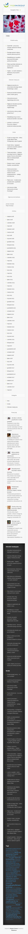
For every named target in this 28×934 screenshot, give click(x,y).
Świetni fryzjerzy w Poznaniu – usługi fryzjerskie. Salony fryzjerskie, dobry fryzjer (14, 740)
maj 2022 (9, 323)
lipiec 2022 (10, 317)
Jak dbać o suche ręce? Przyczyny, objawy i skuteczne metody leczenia (14, 124)
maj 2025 (9, 260)
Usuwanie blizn (14, 907)
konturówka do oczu (12, 863)
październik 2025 (11, 248)
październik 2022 (11, 308)
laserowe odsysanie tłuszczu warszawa (13, 866)
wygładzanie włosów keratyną (13, 916)
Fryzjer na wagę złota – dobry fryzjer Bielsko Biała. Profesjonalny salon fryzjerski (14, 139)
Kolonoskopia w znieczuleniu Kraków (13, 861)
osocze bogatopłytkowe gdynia (13, 885)
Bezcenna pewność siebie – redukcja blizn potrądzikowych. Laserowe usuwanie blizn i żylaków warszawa (14, 731)
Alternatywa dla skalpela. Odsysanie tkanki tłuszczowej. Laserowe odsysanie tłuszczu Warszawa (13, 790)
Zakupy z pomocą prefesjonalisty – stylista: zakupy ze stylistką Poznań (14, 748)
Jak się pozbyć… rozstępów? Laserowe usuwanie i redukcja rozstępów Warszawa (14, 711)
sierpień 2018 (10, 355)
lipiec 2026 (10, 219)
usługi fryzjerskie (10, 910)
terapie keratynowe (12, 905)
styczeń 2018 (10, 364)
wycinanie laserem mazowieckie (13, 912)
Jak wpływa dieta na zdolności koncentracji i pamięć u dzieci (13, 650)
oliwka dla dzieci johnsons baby (14, 875)
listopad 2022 (10, 304)
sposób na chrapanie (10, 898)
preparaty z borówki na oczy (11, 888)
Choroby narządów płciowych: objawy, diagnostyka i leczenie (12, 619)
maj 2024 (9, 273)
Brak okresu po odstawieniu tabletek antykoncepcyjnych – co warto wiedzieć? (14, 578)
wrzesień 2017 (10, 377)
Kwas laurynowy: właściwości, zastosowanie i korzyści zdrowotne (14, 570)
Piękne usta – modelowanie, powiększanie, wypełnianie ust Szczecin (14, 181)
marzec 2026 (10, 232)
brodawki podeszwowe (13, 849)
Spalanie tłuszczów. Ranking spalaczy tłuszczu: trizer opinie (14, 766)
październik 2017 (11, 374)
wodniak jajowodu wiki (12, 911)
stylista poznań (16, 899)
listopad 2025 (10, 245)
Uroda (8, 404)
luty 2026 (9, 235)
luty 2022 (9, 333)
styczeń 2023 (10, 298)
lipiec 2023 (10, 279)
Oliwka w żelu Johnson (11, 877)
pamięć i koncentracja (16, 887)
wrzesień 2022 (10, 311)
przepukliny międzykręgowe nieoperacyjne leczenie (14, 889)
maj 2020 (9, 345)
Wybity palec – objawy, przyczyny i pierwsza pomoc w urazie (14, 563)
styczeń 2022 (10, 336)
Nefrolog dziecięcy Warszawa (13, 874)
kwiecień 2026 (10, 229)
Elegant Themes (14, 928)
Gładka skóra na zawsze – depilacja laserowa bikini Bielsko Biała (13, 781)
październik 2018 (11, 349)
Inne (8, 400)
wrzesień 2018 (10, 352)
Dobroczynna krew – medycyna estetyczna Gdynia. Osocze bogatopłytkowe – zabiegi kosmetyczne (13, 172)
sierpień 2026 (10, 216)
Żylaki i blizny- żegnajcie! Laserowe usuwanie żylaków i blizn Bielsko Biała (14, 146)
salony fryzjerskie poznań (12, 895)
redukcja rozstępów (11, 893)
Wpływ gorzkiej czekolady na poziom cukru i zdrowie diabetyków (14, 65)
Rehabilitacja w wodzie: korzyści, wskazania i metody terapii (14, 611)
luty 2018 (9, 361)
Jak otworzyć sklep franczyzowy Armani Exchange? (12, 189)
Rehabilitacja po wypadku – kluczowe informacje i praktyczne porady (14, 59)
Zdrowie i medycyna (12, 407)
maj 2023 (9, 286)
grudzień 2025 (10, 241)
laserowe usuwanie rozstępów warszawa (12, 868)
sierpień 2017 (10, 380)
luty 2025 (9, 270)
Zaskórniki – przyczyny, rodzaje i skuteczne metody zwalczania (14, 47)
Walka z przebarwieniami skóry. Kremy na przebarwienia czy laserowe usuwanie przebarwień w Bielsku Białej (14, 720)
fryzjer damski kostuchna (13, 858)
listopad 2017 (10, 371)
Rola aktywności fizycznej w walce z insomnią (14, 470)
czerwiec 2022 (10, 320)
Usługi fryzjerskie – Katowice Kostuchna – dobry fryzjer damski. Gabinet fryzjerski (14, 838)
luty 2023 (9, 295)
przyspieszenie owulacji (16, 890)
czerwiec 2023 (10, 282)
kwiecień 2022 (10, 327)
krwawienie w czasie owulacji (13, 864)
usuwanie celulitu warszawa (14, 907)
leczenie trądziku (11, 870)
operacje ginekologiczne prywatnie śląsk (12, 880)
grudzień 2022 (10, 301)
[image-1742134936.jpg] (14, 32)
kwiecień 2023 (10, 289)
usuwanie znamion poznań (16, 909)
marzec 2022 (10, 330)
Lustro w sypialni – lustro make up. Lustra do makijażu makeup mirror (14, 774)
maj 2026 (9, 226)
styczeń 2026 (10, 238)
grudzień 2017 (10, 368)
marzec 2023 (10, 292)
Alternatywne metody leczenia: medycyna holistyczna (13, 436)
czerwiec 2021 (10, 339)
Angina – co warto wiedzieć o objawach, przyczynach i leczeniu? (14, 72)
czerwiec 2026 (11, 222)
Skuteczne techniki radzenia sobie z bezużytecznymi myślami (14, 658)
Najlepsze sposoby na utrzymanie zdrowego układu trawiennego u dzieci (14, 87)
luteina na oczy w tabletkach (13, 872)
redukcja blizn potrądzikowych (13, 892)
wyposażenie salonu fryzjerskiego (12, 918)
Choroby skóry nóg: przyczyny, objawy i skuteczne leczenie (14, 508)
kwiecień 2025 (10, 263)
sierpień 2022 (10, 314)
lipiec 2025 (10, 254)
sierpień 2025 (10, 251)
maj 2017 (9, 390)
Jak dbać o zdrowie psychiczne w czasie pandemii (14, 419)
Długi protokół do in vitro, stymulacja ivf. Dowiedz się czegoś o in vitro (14, 585)
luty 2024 (9, 276)
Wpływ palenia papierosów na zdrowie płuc (13, 454)
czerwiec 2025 (10, 257)
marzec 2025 (10, 267)
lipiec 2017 (9, 383)
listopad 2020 (10, 342)
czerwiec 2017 (10, 386)
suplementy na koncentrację (12, 902)
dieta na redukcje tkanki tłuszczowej (13, 854)
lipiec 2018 (10, 358)
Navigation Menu (14, 10)
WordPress (14, 930)
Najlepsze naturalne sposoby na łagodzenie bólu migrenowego (14, 105)
